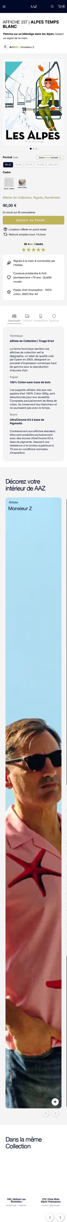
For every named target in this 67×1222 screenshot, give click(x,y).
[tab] (31, 149)
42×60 (18, 164)
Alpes (45, 1205)
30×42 (8, 164)
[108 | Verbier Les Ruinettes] (16, 1176)
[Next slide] (55, 1113)
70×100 (40, 164)
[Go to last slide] (45, 1113)
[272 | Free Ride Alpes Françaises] (51, 1176)
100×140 (52, 164)
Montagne (11, 1205)
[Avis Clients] (24, 249)
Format (7, 157)
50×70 (29, 164)
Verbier (22, 1205)
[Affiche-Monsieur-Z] (33, 802)
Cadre (7, 172)
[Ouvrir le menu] (4, 6)
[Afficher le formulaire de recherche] (52, 6)
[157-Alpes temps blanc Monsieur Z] (33, 102)
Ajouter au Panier (31, 220)
